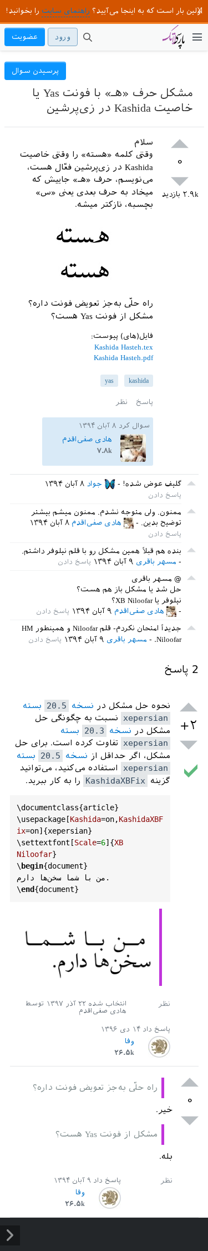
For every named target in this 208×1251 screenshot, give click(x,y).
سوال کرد (134, 426)
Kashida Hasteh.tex (123, 347)
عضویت (25, 37)
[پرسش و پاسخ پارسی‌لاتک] (174, 42)
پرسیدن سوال (35, 71)
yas (109, 381)
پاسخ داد (156, 1029)
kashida (139, 381)
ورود (62, 37)
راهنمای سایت (66, 11)
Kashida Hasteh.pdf (123, 357)
